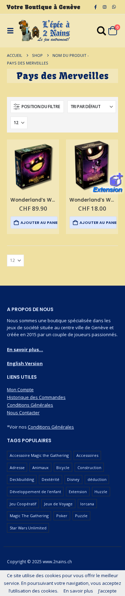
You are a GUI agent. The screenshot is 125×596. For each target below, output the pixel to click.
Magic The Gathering (29, 515)
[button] (37, 106)
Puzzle (81, 515)
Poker (61, 515)
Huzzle (100, 491)
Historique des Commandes (36, 397)
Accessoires (87, 455)
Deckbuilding (22, 479)
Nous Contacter (23, 412)
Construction (89, 467)
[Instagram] (104, 7)
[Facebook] (95, 7)
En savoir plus (78, 591)
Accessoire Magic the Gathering (39, 455)
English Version (25, 363)
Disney (73, 479)
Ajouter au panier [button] (38, 222)
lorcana (87, 503)
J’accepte (107, 591)
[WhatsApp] (114, 7)
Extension (78, 491)
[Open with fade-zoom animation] (101, 32)
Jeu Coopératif (23, 503)
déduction (97, 479)
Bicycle (62, 467)
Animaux (40, 467)
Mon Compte (20, 389)
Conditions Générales (30, 405)
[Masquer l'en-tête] (44, 31)
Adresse (17, 467)
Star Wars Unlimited (28, 527)
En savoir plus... (25, 349)
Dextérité (50, 479)
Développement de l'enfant (35, 491)
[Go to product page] (33, 166)
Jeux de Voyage (58, 503)
